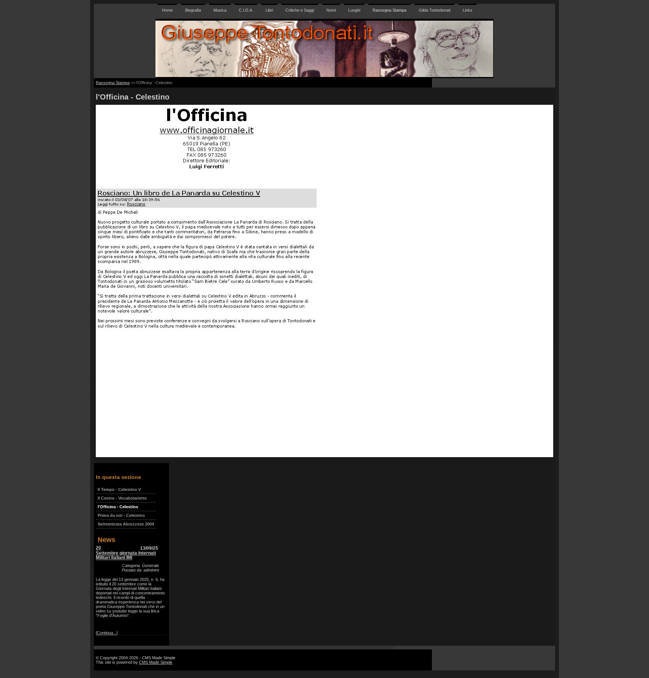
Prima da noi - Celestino (121, 515)
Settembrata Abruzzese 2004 (126, 524)
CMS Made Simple (155, 662)
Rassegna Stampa (389, 10)
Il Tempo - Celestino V (119, 489)
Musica (219, 10)
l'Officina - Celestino (118, 506)
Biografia (193, 10)
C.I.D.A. (246, 10)
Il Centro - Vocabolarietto (122, 498)
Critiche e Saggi (299, 10)
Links (467, 10)
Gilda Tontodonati (434, 10)
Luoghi (354, 10)
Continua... (106, 626)
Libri (269, 10)
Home (167, 10)
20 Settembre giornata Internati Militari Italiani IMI (126, 546)
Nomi (331, 10)
